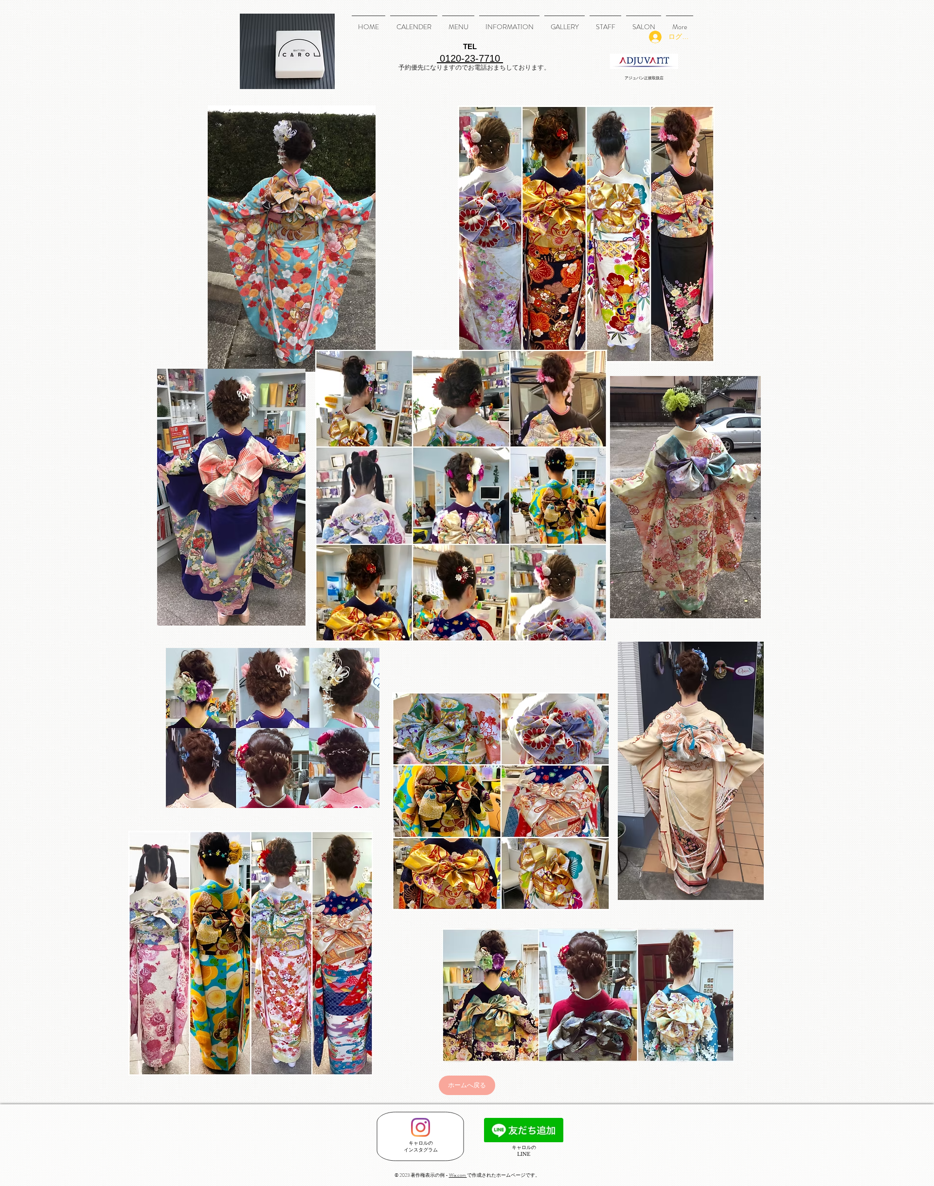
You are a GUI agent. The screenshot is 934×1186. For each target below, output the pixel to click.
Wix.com (458, 1175)
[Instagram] (420, 1127)
